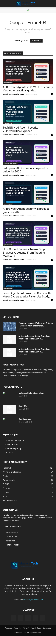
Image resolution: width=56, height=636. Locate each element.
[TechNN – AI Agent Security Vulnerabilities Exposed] (28, 112)
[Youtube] (42, 618)
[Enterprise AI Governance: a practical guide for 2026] (28, 152)
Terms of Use (11, 536)
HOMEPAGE (36, 40)
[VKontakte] (35, 618)
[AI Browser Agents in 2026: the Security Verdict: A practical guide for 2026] (28, 71)
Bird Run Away (24, 419)
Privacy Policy (11, 532)
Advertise (17, 628)
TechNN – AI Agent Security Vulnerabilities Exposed (20, 129)
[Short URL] (9, 409)
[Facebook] (13, 618)
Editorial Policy (12, 544)
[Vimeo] (28, 618)
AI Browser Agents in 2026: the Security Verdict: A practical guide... (28, 88)
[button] (52, 3)
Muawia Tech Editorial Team (13, 94)
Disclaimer (10, 540)
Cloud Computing (13, 448)
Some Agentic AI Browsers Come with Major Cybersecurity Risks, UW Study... (27, 295)
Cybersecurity (8, 82)
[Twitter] (20, 618)
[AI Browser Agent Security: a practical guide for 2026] (28, 193)
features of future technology (31, 393)
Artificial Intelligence (10, 163)
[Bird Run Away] (9, 422)
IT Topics (9, 452)
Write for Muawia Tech (32, 628)
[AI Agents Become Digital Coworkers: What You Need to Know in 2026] (9, 339)
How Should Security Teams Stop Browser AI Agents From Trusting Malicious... (24, 253)
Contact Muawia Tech (12, 526)
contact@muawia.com (33, 599)
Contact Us (47, 628)
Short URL (22, 406)
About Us (8, 628)
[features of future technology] (9, 396)
